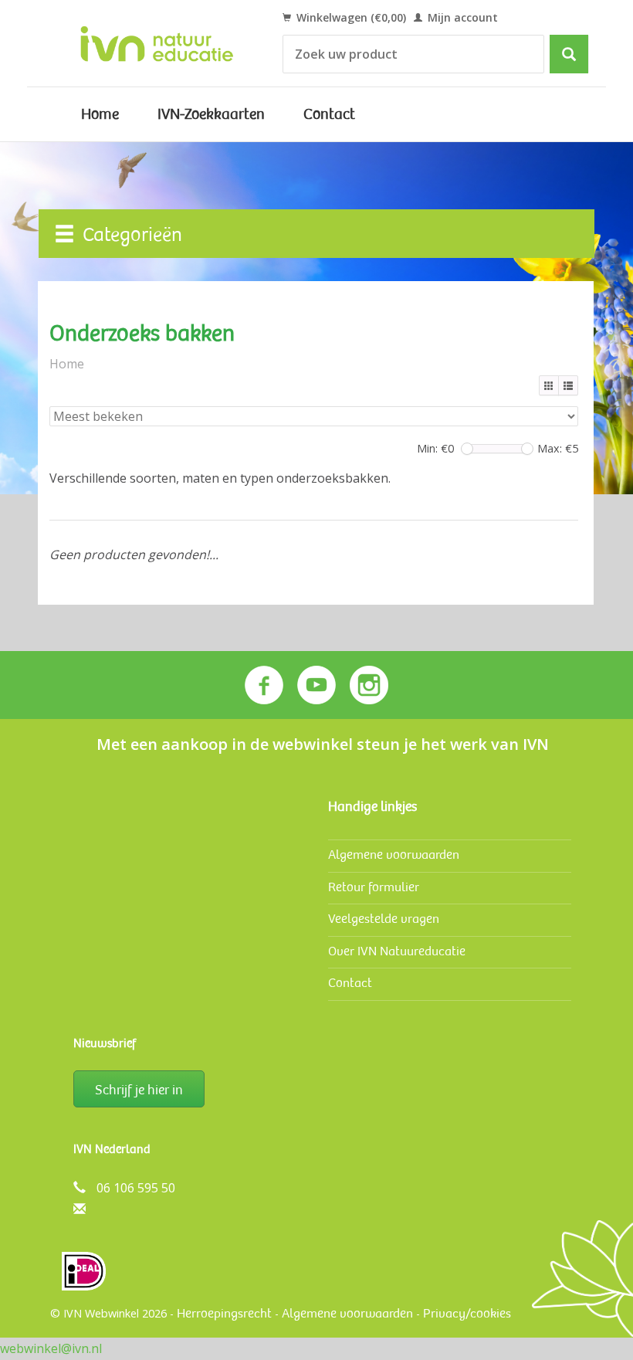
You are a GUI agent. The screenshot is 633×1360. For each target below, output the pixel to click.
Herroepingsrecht (224, 1313)
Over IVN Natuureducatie (396, 951)
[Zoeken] (569, 54)
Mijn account (461, 17)
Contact (329, 114)
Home (100, 114)
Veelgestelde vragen (383, 919)
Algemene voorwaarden (393, 854)
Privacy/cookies (467, 1313)
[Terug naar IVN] (157, 43)
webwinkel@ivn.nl (51, 1348)
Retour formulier (373, 887)
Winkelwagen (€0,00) (349, 17)
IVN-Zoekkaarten (211, 114)
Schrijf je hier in (139, 1089)
